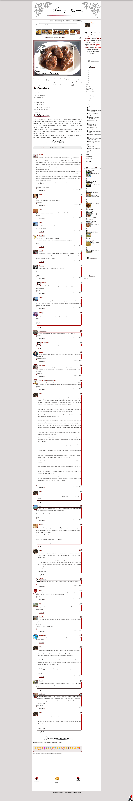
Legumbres (92, 40)
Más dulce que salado (91, 231)
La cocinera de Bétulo (91, 181)
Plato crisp (98, 44)
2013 (87, 82)
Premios (92, 47)
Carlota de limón (95, 232)
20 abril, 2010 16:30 (77, 500)
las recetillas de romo (91, 221)
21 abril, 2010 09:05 (77, 675)
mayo (88, 104)
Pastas (97, 42)
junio (88, 102)
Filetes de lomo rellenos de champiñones (93, 114)
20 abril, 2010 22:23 (77, 585)
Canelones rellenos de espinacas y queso (92, 128)
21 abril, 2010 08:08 (77, 611)
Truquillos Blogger (92, 61)
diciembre (89, 90)
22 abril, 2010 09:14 (77, 730)
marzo (88, 154)
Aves (92, 33)
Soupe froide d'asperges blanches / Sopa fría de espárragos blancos (95, 215)
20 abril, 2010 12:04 (77, 292)
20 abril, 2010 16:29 (77, 486)
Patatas (87, 44)
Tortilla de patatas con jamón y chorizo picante (95, 244)
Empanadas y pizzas (95, 36)
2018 (87, 72)
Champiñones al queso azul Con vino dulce (93, 117)
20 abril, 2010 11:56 (77, 277)
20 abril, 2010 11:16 (77, 260)
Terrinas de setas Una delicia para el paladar (93, 145)
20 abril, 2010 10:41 (77, 230)
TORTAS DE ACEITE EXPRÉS (95, 223)
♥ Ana (94, 23)
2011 (87, 86)
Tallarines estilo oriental (92, 152)
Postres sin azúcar (90, 46)
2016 (87, 76)
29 (80, 38)
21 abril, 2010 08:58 (77, 641)
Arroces (87, 33)
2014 (87, 80)
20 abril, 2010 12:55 (77, 337)
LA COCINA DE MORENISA (90, 171)
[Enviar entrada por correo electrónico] (63, 147)
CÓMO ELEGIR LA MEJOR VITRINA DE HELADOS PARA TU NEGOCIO (92, 195)
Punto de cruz (98, 47)
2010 (87, 88)
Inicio (51, 21)
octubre (89, 94)
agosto (88, 98)
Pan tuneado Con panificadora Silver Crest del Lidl (94, 135)
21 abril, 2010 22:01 (77, 707)
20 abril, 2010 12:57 (77, 347)
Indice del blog (77, 21)
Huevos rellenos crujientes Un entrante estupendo (94, 138)
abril (88, 106)
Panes (93, 42)
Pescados (92, 44)
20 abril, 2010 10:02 (77, 189)
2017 (87, 74)
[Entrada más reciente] (36, 779)
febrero (88, 156)
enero (88, 158)
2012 (87, 84)
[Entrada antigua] (78, 779)
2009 (87, 161)
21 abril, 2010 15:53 (77, 688)
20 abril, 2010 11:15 (77, 245)
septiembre (89, 96)
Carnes (59, 147)
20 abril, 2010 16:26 (77, 388)
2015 (87, 78)
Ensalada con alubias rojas (93, 108)
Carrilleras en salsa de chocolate (54, 37)
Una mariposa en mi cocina (92, 250)
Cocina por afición (90, 241)
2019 (87, 70)
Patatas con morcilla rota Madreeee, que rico (92, 124)
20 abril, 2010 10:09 (77, 204)
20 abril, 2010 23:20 (77, 598)
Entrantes (93, 38)
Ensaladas (87, 38)
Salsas (89, 49)
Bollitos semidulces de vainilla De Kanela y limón (94, 110)
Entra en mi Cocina (90, 211)
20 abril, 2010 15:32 (77, 375)
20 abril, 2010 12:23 (77, 307)
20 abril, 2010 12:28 (77, 325)
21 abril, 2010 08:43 (77, 630)
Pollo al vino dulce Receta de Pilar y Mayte (93, 149)
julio (88, 100)
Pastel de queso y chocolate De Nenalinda (93, 142)
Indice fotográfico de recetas (63, 21)
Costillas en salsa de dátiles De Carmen (94, 131)
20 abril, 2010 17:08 (77, 519)
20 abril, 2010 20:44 (77, 545)
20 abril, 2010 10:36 (77, 217)
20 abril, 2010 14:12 (77, 360)
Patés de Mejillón (95, 173)
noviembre (89, 92)
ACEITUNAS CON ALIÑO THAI (95, 183)
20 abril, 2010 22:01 (77, 573)
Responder (41, 190)
